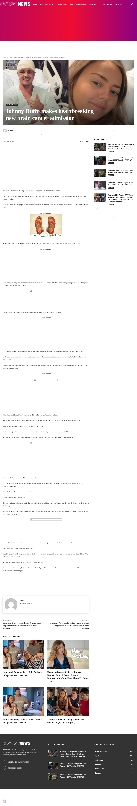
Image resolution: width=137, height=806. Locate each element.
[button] (132, 4)
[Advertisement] (68, 25)
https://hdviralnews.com (26, 603)
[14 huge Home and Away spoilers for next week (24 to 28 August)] (68, 701)
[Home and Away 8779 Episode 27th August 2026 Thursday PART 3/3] (100, 160)
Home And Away (20, 57)
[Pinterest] (54, 148)
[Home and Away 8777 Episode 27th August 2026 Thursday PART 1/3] (100, 185)
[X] (47, 148)
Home (4, 57)
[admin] (5, 131)
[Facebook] (41, 148)
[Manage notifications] (4, 801)
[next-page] (98, 209)
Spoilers (10, 57)
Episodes (110, 151)
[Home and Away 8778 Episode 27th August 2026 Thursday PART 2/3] (100, 173)
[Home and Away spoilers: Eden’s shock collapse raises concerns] (23, 654)
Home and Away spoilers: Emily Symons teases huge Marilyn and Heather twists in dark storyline (22, 625)
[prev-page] (95, 209)
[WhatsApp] (60, 148)
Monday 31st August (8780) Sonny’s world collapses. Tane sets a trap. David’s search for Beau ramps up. (121, 146)
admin (11, 130)
